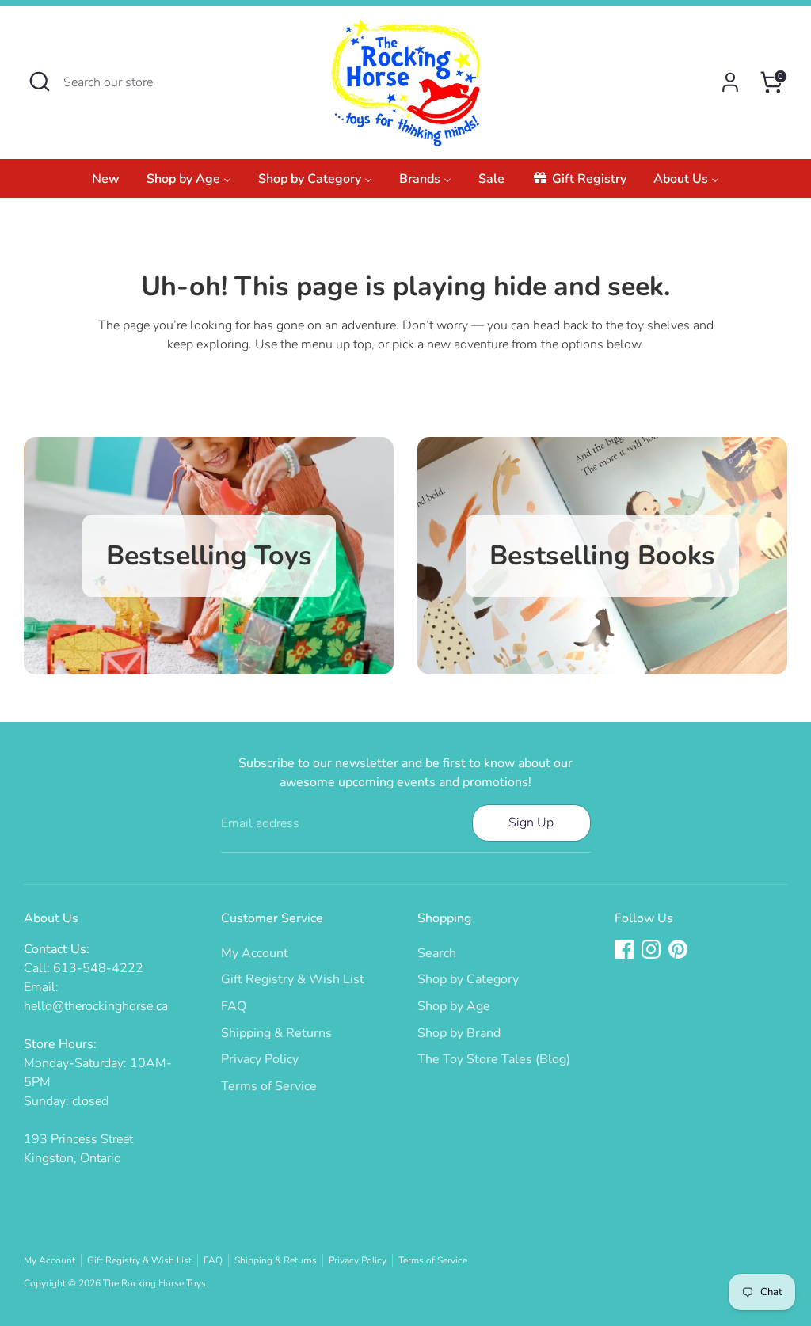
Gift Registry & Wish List (292, 979)
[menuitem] (105, 183)
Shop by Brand (459, 1033)
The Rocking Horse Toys (154, 1283)
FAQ (233, 1006)
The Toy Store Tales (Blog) (493, 1059)
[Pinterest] (677, 949)
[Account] (730, 82)
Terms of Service (269, 1086)
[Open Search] (39, 81)
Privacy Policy (260, 1059)
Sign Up (531, 822)
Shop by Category (468, 979)
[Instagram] (651, 949)
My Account (254, 953)
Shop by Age (453, 1006)
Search (436, 953)
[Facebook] (624, 949)
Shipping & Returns (276, 1033)
